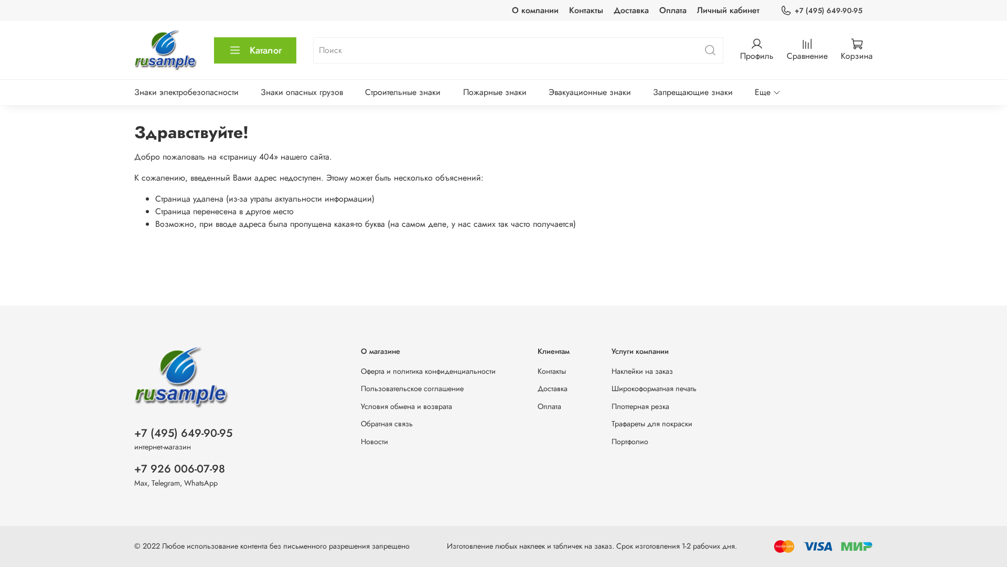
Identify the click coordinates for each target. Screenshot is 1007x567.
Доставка (631, 10)
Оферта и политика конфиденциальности (428, 371)
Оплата (673, 10)
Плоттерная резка (640, 406)
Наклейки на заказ (642, 371)
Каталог (266, 50)
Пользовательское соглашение (412, 388)
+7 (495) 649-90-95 (828, 10)
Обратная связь (387, 423)
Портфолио (630, 441)
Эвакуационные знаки (590, 92)
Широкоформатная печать (654, 388)
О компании (535, 10)
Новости (374, 441)
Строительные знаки (403, 92)
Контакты (586, 10)
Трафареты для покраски (652, 423)
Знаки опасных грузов (302, 92)
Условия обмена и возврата (406, 406)
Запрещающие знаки (693, 92)
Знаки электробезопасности (186, 92)
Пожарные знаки (495, 92)
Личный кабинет (728, 10)
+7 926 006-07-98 (179, 469)
